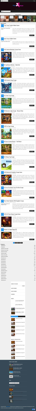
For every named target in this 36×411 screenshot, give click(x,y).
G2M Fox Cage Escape (9, 126)
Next (21, 242)
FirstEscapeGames (5, 256)
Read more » (32, 35)
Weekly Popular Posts (14, 316)
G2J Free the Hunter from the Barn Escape (13, 187)
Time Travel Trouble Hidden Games (11, 25)
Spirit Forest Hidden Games (10, 38)
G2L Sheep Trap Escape (9, 157)
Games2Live (14, 158)
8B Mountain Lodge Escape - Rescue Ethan (13, 111)
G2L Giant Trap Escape (9, 95)
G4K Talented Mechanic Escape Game (12, 49)
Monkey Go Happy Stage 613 (10, 229)
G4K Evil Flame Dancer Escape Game (12, 214)
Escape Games (13, 66)
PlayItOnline (4, 272)
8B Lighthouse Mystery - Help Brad (12, 65)
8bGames (9, 66)
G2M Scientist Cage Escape (10, 80)
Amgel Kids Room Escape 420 (20, 326)
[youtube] (34, 1)
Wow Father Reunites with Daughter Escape (14, 201)
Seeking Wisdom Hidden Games (18, 392)
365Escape (3, 245)
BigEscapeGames (4, 251)
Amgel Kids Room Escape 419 (20, 352)
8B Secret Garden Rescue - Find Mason (12, 141)
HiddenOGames (4, 267)
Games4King (14, 173)
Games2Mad (14, 81)
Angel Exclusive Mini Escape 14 (18, 396)
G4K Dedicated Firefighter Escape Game (13, 172)
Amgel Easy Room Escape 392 (20, 322)
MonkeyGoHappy (4, 270)
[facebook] (33, 1)
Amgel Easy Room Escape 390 (20, 356)
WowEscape (14, 202)
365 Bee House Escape (19, 318)
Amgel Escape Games (5, 248)
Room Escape (4, 275)
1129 (19, 242)
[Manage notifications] (34, 409)
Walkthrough (4, 278)
